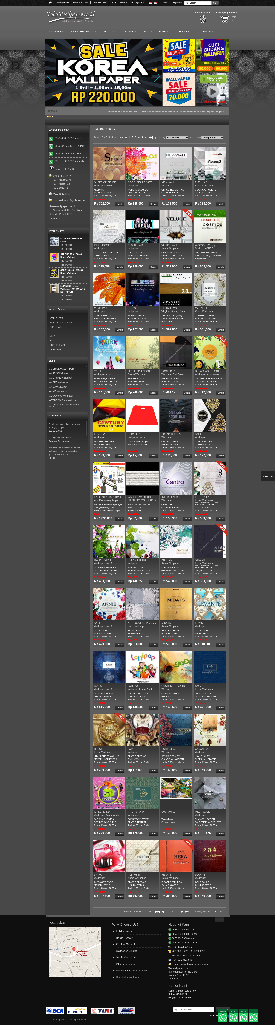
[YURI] (253, 1018)
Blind (53, 340)
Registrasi (177, 2)
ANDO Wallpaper (58, 386)
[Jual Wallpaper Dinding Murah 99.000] (179, 72)
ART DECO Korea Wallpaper (64, 400)
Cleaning (55, 349)
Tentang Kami (62, 2)
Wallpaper (56, 318)
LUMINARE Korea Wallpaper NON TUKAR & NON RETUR (72, 289)
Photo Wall (57, 327)
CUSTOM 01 (168, 811)
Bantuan (268, 476)
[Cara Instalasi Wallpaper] (213, 106)
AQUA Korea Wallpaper (61, 395)
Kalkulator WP (203, 12)
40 (220, 911)
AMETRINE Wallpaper (60, 378)
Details (120, 204)
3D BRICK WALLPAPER (61, 369)
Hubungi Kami (137, 2)
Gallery (123, 2)
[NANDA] (222, 1018)
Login (165, 2)
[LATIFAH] (243, 1018)
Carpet (54, 331)
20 (216, 911)
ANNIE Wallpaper (58, 391)
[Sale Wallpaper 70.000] (179, 106)
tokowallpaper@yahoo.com (69, 200)
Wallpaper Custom (62, 322)
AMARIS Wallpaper (59, 373)
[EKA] (233, 1018)
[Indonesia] (150, 3)
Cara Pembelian (100, 2)
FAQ (114, 2)
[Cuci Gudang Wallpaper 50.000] (213, 72)
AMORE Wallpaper (58, 382)
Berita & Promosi (80, 2)
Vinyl (53, 336)
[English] (155, 3)
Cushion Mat (57, 345)
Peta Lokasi (140, 970)
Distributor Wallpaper (128, 977)
